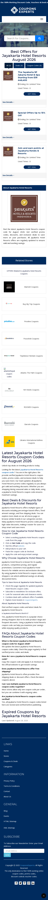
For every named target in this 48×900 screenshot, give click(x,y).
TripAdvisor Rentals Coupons (31, 356)
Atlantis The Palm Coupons (31, 373)
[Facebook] (16, 883)
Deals (19, 65)
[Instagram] (28, 883)
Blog (5, 811)
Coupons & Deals (11, 761)
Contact (7, 791)
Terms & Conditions (12, 786)
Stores (6, 756)
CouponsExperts (31, 600)
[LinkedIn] (32, 883)
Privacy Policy (9, 781)
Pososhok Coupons (31, 338)
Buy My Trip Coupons (31, 304)
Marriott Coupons (31, 287)
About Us (7, 796)
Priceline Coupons (31, 321)
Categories (8, 766)
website (21, 546)
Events (6, 816)
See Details (8, 102)
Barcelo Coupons (31, 424)
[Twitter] (20, 883)
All (8, 65)
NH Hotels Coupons (31, 390)
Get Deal (32, 94)
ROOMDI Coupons (31, 407)
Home (6, 751)
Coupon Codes (34, 65)
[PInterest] (24, 883)
